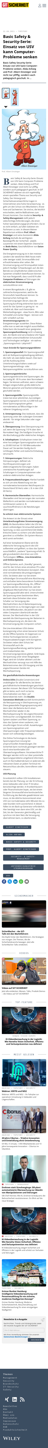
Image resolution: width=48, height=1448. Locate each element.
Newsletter (10, 1406)
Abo (5, 1409)
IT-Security (11, 1386)
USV (8, 875)
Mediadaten (10, 1418)
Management (23, 1184)
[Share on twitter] (10, 881)
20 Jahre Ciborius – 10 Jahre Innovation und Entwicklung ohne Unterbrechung (21, 1139)
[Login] (39, 5)
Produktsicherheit (15, 1430)
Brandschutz (11, 1383)
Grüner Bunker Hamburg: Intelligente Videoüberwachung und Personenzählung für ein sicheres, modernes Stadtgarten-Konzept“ (19, 1295)
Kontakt (8, 1412)
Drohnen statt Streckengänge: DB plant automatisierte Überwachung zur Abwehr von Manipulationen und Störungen (22, 1190)
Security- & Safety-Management (23, 857)
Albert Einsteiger (17, 827)
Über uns (9, 1415)
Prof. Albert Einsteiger (21, 849)
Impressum (9, 1421)
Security (30, 1088)
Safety (7, 1389)
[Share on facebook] (4, 881)
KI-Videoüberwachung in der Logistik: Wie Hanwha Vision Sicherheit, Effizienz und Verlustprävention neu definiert (21, 1242)
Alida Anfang (14, 834)
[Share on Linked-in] (15, 881)
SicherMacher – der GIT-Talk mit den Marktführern (15, 932)
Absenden (36, 1340)
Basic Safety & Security (21, 842)
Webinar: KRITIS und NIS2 (14, 1091)
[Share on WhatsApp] (21, 881)
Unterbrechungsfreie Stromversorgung (23, 867)
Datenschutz (11, 1424)
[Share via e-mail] (26, 881)
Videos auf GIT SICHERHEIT (14, 988)
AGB (5, 1427)
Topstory (22, 31)
